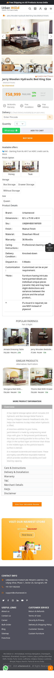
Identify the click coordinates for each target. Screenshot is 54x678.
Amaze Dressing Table (14, 349)
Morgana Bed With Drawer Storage (12, 389)
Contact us (6, 616)
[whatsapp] (5, 668)
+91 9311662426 (13, 587)
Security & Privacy (36, 620)
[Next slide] (51, 36)
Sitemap (5, 633)
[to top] (50, 668)
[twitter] (3, 600)
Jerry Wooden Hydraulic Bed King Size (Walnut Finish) (27, 15)
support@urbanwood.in (16, 593)
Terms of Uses (35, 616)
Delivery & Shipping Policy (40, 625)
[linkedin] (17, 600)
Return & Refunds (36, 611)
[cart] (44, 8)
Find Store (27, 534)
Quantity (6, 123)
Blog (4, 629)
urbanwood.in (24, 666)
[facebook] (8, 600)
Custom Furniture (36, 633)
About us (5, 611)
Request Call (50, 249)
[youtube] (22, 600)
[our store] (34, 8)
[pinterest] (27, 600)
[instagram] (13, 600)
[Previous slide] (3, 36)
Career (4, 620)
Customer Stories (36, 629)
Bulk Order (6, 625)
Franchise (6, 638)
